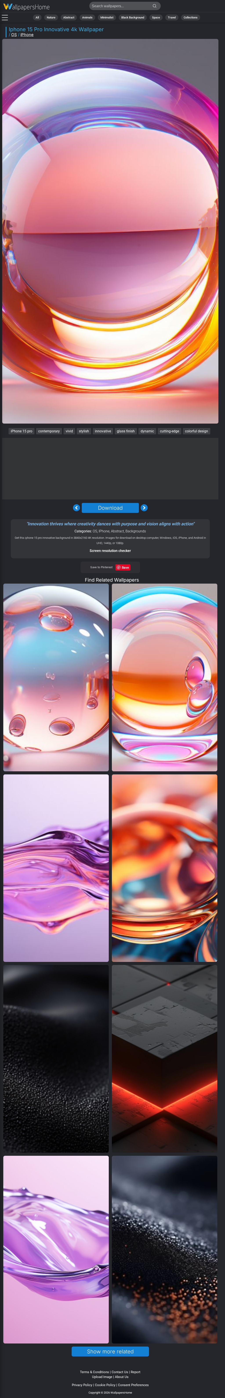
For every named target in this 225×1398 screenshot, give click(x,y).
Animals (87, 17)
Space (156, 17)
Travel (172, 17)
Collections (191, 17)
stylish (84, 431)
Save (125, 567)
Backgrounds (135, 531)
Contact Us (120, 1372)
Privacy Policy (82, 1385)
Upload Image (102, 1377)
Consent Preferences (133, 1385)
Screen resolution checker (110, 551)
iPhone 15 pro (21, 431)
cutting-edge (169, 431)
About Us (122, 1377)
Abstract (68, 17)
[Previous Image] (76, 507)
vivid (69, 431)
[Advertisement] (110, 468)
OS (14, 34)
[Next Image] (144, 507)
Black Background (132, 17)
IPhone (104, 531)
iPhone (27, 34)
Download (110, 508)
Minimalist (106, 17)
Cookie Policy (105, 1385)
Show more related (110, 1351)
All (37, 17)
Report (135, 1372)
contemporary (49, 431)
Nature (51, 17)
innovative (103, 431)
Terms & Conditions (94, 1372)
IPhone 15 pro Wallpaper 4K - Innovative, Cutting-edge (26, 7)
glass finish (126, 431)
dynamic (147, 431)
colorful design (196, 431)
